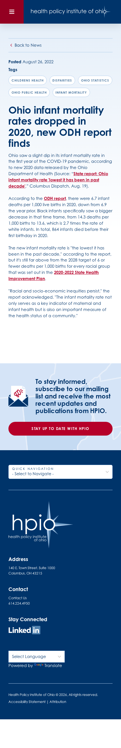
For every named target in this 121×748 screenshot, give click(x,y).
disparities (62, 80)
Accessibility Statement (27, 702)
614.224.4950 (19, 603)
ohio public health (29, 92)
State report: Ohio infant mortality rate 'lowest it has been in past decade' (58, 179)
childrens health (28, 80)
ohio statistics (95, 80)
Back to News (28, 45)
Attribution (58, 702)
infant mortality (71, 92)
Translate (53, 665)
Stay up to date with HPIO (60, 428)
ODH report (55, 198)
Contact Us (17, 598)
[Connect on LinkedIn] (24, 631)
